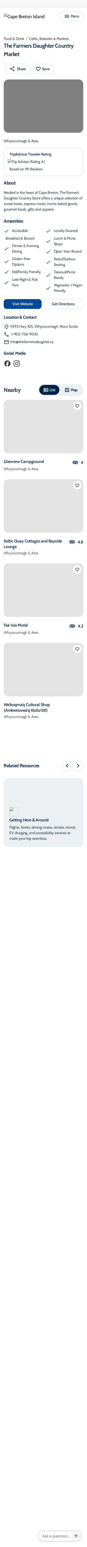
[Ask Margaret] (76, 1536)
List (52, 390)
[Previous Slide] (67, 765)
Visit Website (27, 303)
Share (21, 69)
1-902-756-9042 (24, 334)
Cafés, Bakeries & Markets (49, 38)
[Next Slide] (78, 765)
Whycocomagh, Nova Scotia (44, 326)
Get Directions (67, 305)
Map (74, 390)
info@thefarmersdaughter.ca (31, 342)
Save (45, 69)
